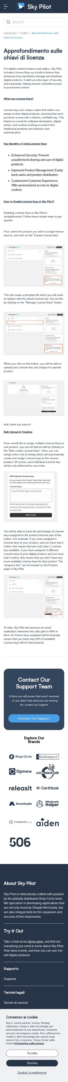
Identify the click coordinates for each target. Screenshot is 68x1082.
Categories (10, 33)
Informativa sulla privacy (29, 1043)
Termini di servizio (16, 1002)
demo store (35, 941)
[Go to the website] (20, 756)
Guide (24, 33)
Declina (32, 1063)
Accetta (32, 1053)
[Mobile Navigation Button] (6, 6)
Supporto (10, 978)
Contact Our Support (34, 718)
